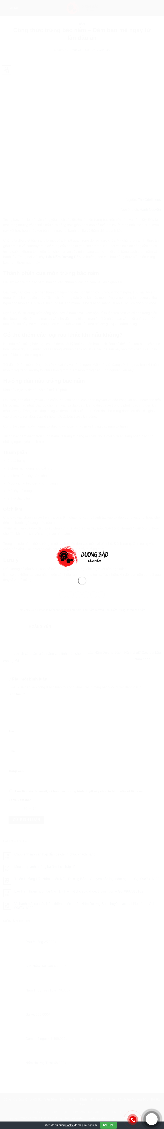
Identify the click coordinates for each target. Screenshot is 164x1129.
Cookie (69, 1125)
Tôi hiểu (108, 1125)
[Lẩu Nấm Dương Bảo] (82, 557)
